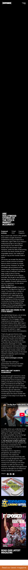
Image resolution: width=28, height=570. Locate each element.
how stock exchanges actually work (12, 359)
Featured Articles (4, 232)
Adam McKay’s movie (9, 287)
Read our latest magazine (14, 567)
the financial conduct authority (14, 441)
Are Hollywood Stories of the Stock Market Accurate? (9, 219)
